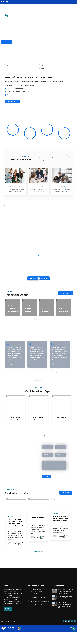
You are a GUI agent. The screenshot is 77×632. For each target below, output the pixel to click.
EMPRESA (19, 16)
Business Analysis (15, 187)
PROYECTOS (28, 16)
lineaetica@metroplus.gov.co (12, 6)
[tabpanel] (12, 307)
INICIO (12, 16)
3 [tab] (41, 551)
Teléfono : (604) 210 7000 (38, 597)
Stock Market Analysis (28, 308)
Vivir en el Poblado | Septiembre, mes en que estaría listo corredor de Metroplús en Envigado (16, 523)
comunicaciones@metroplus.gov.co (40, 601)
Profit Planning (61, 187)
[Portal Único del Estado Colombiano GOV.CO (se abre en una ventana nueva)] (6, 2)
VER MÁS (7, 608)
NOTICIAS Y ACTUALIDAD (42, 16)
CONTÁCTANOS (56, 16)
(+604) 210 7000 (9, 10)
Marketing (27, 303)
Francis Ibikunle (38, 418)
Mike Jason (15, 418)
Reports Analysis (38, 187)
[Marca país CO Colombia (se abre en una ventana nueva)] (19, 628)
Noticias (10, 516)
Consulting (11, 306)
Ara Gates (61, 418)
